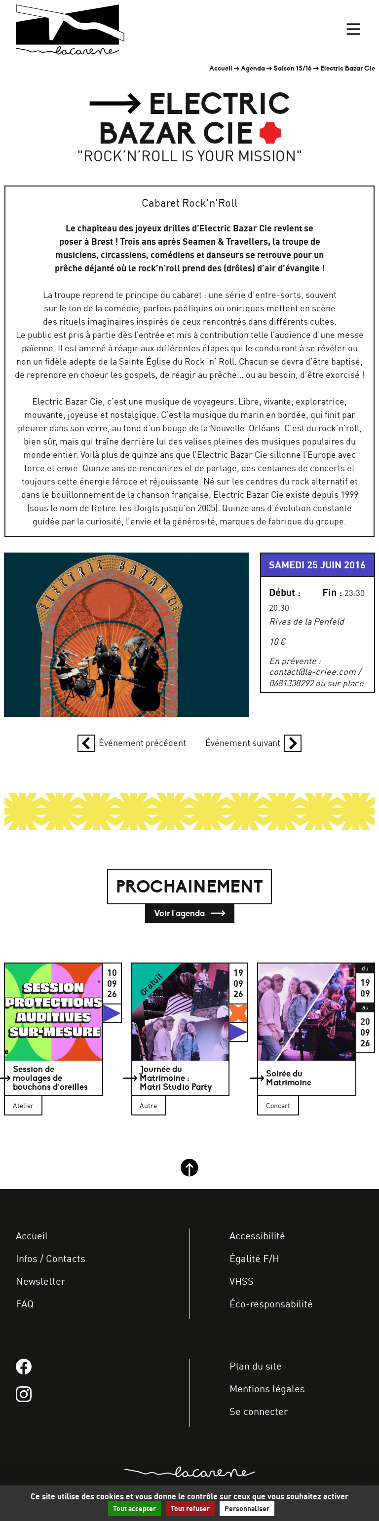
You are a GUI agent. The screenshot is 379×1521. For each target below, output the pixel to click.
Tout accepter (134, 1508)
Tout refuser (190, 1508)
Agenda (253, 68)
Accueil (220, 68)
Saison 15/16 (292, 68)
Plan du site (255, 1366)
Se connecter (258, 1411)
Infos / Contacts (50, 1258)
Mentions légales (267, 1388)
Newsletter (40, 1281)
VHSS (241, 1281)
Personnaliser (247, 1508)
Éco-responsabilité (271, 1304)
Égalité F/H (254, 1258)
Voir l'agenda (180, 913)
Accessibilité (257, 1235)
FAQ (25, 1304)
